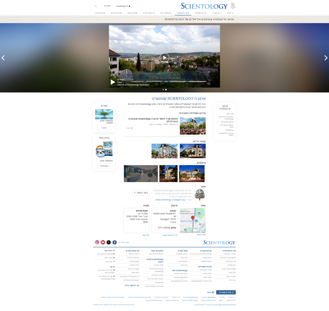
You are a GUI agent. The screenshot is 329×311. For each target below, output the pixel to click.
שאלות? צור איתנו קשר (105, 254)
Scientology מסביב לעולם (154, 260)
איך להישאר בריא (132, 285)
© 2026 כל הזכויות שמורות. (215, 305)
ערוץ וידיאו (232, 280)
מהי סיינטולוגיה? (200, 13)
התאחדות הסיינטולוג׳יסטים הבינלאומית (113, 297)
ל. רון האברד (216, 13)
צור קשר (145, 235)
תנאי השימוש (108, 305)
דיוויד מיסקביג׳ (175, 297)
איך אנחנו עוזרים (149, 13)
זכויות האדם (135, 272)
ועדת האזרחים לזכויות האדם (154, 300)
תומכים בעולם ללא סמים (208, 300)
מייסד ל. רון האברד (230, 254)
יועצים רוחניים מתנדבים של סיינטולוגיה (139, 297)
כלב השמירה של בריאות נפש (129, 276)
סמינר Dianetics (206, 270)
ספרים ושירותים (116, 13)
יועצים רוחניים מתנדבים (131, 280)
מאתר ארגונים (158, 265)
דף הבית (230, 13)
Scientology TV (122, 6)
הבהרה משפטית (98, 305)
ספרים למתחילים (182, 254)
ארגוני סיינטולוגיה (183, 13)
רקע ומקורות (232, 265)
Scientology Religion (209, 297)
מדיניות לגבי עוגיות (118, 305)
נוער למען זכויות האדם (172, 300)
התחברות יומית (157, 250)
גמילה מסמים (134, 265)
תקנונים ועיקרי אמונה (229, 269)
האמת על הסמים (133, 269)
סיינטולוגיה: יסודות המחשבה (106, 122)
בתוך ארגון (232, 272)
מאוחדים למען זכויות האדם (190, 300)
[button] (166, 89)
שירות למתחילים (205, 266)
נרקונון (221, 300)
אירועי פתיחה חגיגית (181, 273)
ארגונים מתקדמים (227, 122)
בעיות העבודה (207, 257)
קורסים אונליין (100, 13)
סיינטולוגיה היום (166, 13)
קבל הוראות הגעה (170, 235)
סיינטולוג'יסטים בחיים (156, 254)
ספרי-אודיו (184, 257)
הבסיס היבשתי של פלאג (227, 126)
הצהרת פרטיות (129, 305)
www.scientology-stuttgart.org (170, 199)
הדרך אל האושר (134, 254)
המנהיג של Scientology (179, 281)
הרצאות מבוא (183, 261)
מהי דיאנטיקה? (231, 261)
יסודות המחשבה (206, 261)
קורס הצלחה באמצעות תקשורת (201, 281)
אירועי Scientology (181, 277)
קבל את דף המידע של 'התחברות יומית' (106, 271)
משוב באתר (109, 258)
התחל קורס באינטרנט (161, 297)
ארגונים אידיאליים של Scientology (226, 118)
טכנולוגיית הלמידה (133, 257)
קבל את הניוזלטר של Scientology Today (107, 277)
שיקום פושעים (134, 261)
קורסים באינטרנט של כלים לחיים (201, 254)
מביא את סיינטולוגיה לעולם (226, 134)
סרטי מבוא (184, 265)
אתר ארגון (230, 114)
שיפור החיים (208, 277)
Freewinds (230, 130)
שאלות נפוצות (132, 13)
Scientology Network (190, 297)
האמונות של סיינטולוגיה (228, 257)
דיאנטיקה (222, 297)
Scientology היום (180, 270)
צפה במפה (201, 234)
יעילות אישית (207, 273)
